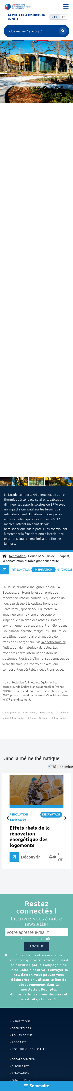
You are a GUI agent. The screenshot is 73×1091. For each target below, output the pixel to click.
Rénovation (17, 556)
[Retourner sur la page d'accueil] (17, 6)
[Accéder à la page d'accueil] (4, 556)
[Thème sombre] (60, 766)
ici (54, 999)
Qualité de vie (22, 1080)
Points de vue (22, 1035)
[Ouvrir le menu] (66, 6)
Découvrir (30, 857)
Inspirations (21, 1021)
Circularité (20, 1066)
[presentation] (7, 221)
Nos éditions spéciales (29, 1049)
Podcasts (19, 1042)
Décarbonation (23, 1059)
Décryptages (21, 1028)
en (63, 17)
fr (55, 17)
